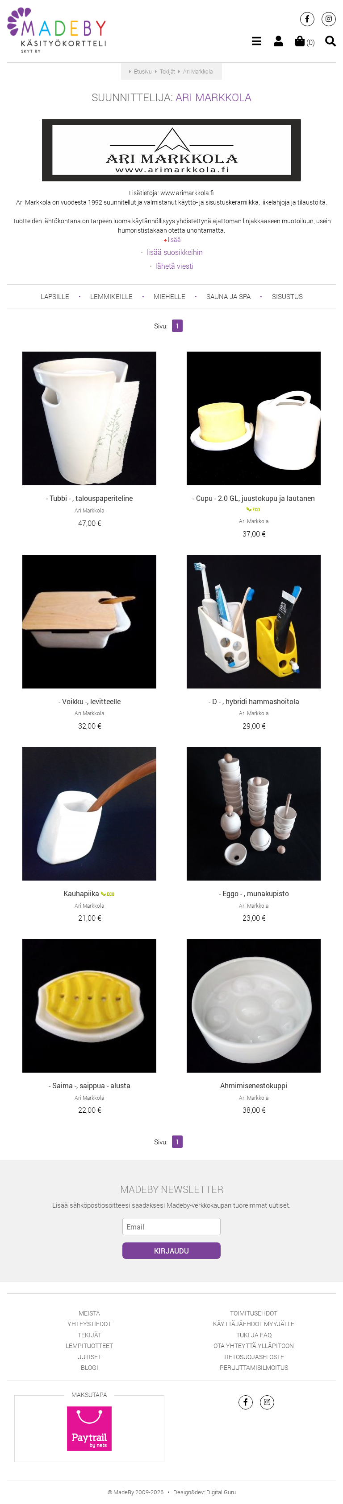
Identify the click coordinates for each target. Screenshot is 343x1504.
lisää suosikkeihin (174, 252)
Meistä (89, 1313)
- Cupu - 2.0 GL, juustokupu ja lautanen (253, 498)
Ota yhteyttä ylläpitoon (253, 1345)
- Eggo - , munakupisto (254, 893)
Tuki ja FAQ (254, 1335)
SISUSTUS (287, 296)
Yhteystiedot (89, 1324)
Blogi (89, 1367)
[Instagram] (329, 19)
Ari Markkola (213, 97)
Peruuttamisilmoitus (254, 1367)
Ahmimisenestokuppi (253, 1085)
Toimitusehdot (253, 1313)
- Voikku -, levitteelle (90, 701)
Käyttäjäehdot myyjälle (253, 1324)
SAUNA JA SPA (228, 296)
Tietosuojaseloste (253, 1356)
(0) (310, 42)
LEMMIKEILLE (111, 296)
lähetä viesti (174, 265)
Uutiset (89, 1356)
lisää (174, 239)
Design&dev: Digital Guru (204, 1492)
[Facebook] (307, 19)
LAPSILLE (55, 296)
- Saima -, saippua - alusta (89, 1085)
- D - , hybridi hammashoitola (254, 701)
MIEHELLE (169, 296)
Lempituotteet (89, 1345)
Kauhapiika (81, 893)
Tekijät (89, 1335)
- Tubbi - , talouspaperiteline (89, 498)
